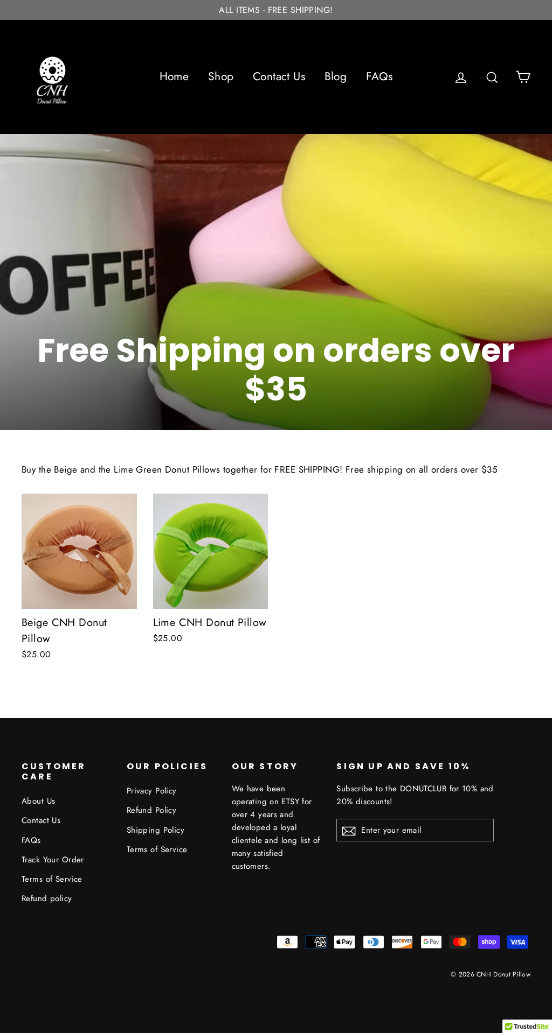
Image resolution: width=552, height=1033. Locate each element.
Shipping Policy (155, 830)
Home (174, 76)
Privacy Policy (152, 791)
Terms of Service (52, 879)
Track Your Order (53, 860)
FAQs (379, 76)
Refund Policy (152, 810)
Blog (336, 76)
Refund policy (47, 898)
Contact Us (279, 76)
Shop (221, 76)
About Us (38, 801)
